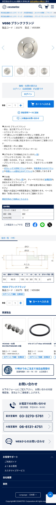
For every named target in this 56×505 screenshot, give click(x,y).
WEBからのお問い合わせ (30, 441)
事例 (5, 484)
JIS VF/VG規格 (40, 13)
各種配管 (48, 179)
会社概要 (7, 477)
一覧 (36, 154)
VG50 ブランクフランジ (14, 287)
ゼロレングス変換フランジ (15, 168)
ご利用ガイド (11, 461)
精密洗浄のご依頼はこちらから (15, 199)
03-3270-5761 (25, 416)
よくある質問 (11, 466)
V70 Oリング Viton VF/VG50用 (39, 344)
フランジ (49, 13)
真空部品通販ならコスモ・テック (12, 13)
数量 (3, 105)
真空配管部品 (28, 13)
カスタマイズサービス (15, 470)
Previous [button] (3, 48)
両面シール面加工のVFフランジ (19, 171)
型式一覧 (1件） (8, 238)
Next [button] (53, 48)
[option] (28, 48)
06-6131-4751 (24, 427)
